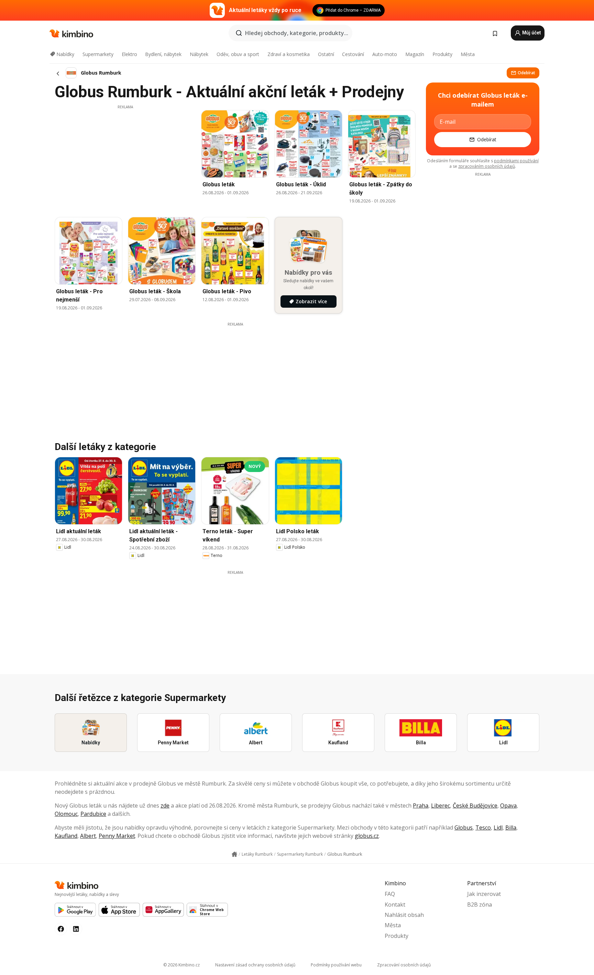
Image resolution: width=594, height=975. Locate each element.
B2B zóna (479, 904)
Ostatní (326, 54)
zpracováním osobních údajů (486, 166)
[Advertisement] (125, 158)
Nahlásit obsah (404, 915)
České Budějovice (475, 805)
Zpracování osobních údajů (404, 965)
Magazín (414, 54)
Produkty (442, 54)
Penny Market (117, 836)
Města (468, 54)
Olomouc (66, 814)
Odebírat (526, 73)
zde (165, 805)
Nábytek (199, 54)
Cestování (353, 54)
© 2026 (181, 965)
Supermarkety (97, 54)
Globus (463, 827)
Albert (88, 836)
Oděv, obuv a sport (238, 54)
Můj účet (531, 32)
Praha (420, 805)
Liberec (440, 805)
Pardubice (93, 814)
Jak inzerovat (484, 894)
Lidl (498, 827)
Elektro (129, 54)
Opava (508, 805)
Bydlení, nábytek (163, 54)
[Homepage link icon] (234, 854)
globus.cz (367, 836)
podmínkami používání (516, 161)
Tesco (483, 827)
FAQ (390, 894)
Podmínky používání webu (336, 965)
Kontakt (395, 904)
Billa (510, 827)
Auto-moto (384, 54)
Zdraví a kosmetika (288, 54)
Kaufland (66, 836)
